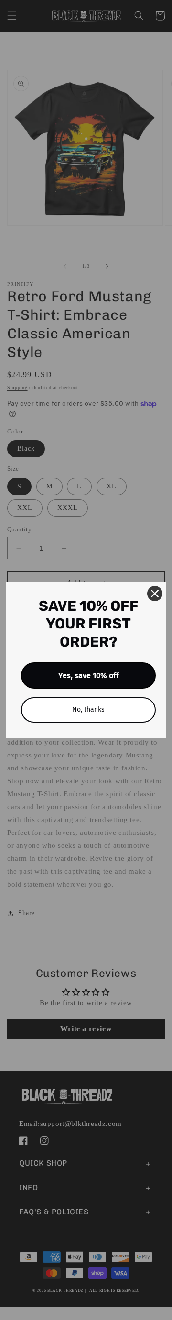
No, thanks (88, 709)
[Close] (154, 593)
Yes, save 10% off (88, 675)
